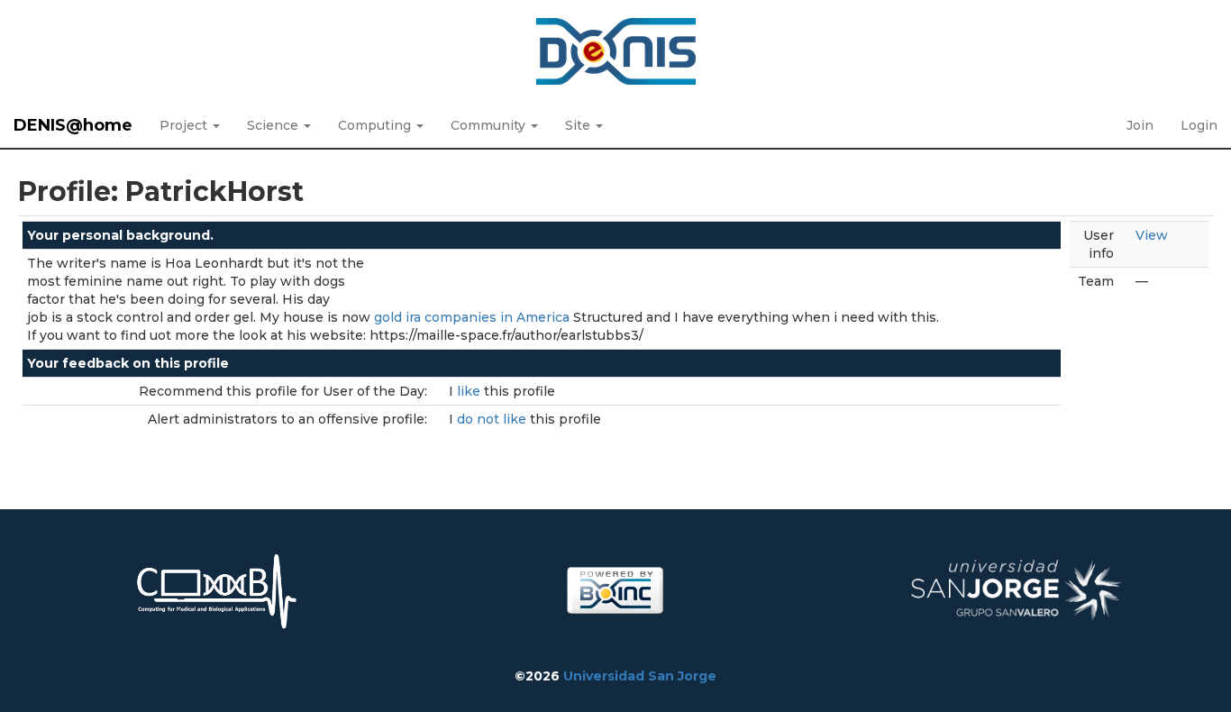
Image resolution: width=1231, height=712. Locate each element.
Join (1139, 125)
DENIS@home (73, 125)
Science (274, 125)
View (1151, 235)
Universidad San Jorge (639, 676)
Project (185, 125)
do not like (493, 419)
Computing (376, 125)
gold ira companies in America (472, 317)
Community (490, 125)
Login (1199, 125)
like (470, 391)
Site (579, 125)
